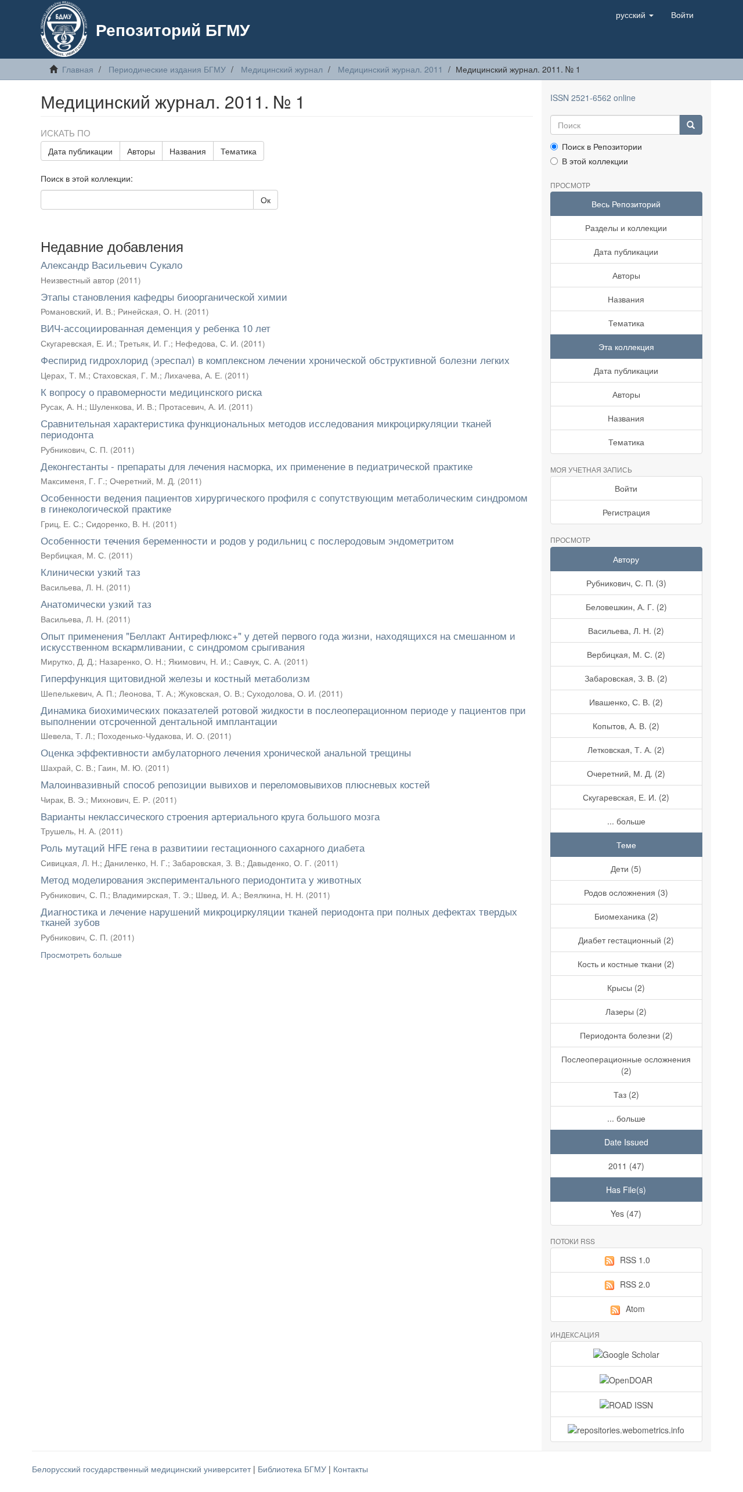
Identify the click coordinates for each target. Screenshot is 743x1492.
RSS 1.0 (635, 1260)
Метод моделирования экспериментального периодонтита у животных (201, 879)
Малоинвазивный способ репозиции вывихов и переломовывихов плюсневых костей (235, 784)
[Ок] (690, 125)
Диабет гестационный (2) (626, 940)
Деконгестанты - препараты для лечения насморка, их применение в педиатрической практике (257, 466)
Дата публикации (80, 151)
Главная (77, 69)
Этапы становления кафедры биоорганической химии (164, 296)
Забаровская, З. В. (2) (626, 678)
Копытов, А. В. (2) (626, 725)
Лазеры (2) (626, 1011)
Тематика (239, 151)
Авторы (141, 151)
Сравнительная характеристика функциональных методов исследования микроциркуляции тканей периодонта (266, 428)
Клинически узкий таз (90, 571)
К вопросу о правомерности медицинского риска (151, 391)
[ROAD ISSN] (626, 1404)
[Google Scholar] (626, 1354)
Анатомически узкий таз (96, 603)
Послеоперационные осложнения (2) (626, 1064)
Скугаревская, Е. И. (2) (626, 797)
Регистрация (626, 512)
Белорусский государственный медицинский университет (142, 1469)
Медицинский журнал (282, 69)
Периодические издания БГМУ (167, 69)
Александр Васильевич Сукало (111, 264)
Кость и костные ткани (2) (626, 964)
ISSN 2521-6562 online (593, 97)
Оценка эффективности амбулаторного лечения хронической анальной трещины (226, 752)
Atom (635, 1308)
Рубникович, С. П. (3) (626, 583)
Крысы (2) (626, 987)
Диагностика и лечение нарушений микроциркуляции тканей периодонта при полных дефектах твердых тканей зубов (279, 916)
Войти (626, 488)
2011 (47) (626, 1166)
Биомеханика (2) (626, 916)
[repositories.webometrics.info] (626, 1429)
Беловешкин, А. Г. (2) (626, 606)
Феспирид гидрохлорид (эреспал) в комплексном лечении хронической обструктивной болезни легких (275, 359)
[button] (634, 14)
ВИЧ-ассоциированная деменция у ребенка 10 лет (155, 327)
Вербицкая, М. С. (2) (626, 654)
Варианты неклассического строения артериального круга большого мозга (210, 816)
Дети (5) (626, 868)
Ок (265, 200)
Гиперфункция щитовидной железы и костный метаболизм (175, 678)
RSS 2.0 (635, 1284)
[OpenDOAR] (626, 1379)
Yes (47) (626, 1213)
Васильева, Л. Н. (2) (626, 630)
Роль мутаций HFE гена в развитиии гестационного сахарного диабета (203, 847)
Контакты (350, 1469)
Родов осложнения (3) (626, 892)
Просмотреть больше (81, 954)
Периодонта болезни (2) (626, 1035)
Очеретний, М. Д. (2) (626, 773)
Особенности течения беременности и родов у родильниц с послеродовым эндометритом (247, 540)
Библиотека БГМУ (293, 1469)
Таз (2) (626, 1094)
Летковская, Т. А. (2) (626, 749)
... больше (626, 821)
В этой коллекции (595, 161)
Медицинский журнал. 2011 (390, 69)
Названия (187, 151)
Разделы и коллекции (626, 227)
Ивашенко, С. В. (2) (626, 702)
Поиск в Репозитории (602, 146)
